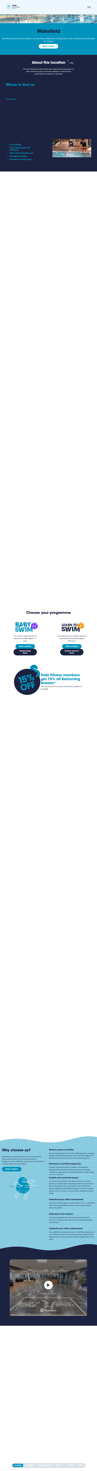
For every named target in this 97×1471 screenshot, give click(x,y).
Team (80, 1465)
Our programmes (44, 1465)
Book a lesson (48, 46)
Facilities (29, 1465)
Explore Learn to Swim (72, 652)
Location (17, 1465)
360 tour (70, 1465)
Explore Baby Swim (25, 652)
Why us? (59, 1465)
